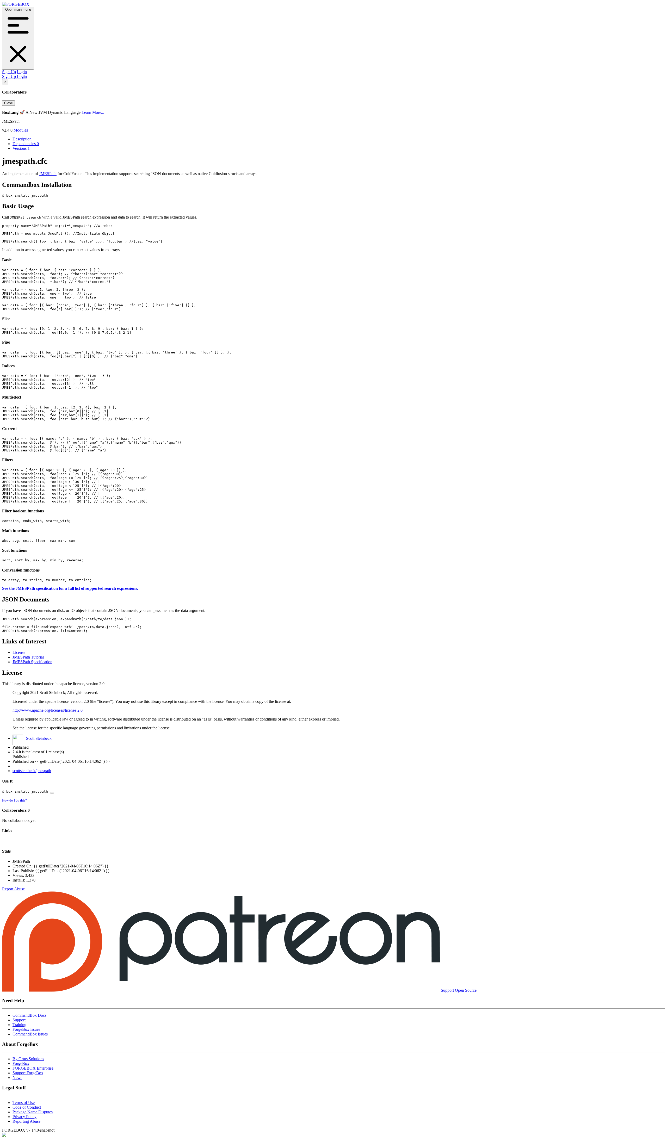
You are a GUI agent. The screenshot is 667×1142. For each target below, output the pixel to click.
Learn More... (93, 112)
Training (19, 1024)
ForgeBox (21, 1063)
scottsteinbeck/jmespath (32, 770)
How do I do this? (14, 800)
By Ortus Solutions (28, 1059)
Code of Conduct (27, 1107)
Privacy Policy (24, 1116)
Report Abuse (13, 889)
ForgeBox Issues (26, 1029)
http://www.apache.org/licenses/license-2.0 (48, 710)
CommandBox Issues (30, 1034)
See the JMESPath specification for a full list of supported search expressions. (70, 588)
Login (22, 72)
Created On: (23, 866)
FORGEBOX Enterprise (33, 1068)
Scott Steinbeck (39, 738)
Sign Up (9, 72)
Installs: (19, 880)
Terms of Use (24, 1102)
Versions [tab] (21, 148)
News (17, 1077)
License (19, 652)
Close (8, 103)
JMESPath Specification (32, 662)
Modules (21, 130)
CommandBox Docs (29, 1015)
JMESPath (48, 173)
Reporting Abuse (26, 1121)
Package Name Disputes (33, 1112)
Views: (19, 875)
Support (19, 1020)
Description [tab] (22, 139)
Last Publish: (24, 870)
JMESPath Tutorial (28, 657)
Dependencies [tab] (26, 143)
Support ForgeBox (28, 1073)
